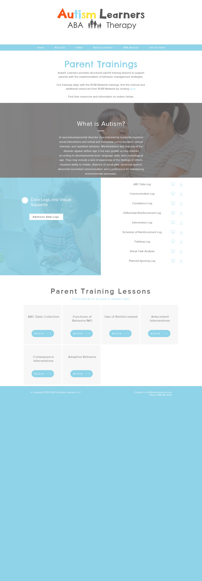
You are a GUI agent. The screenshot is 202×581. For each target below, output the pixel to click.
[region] (43, 324)
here (133, 88)
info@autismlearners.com (159, 392)
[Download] (173, 184)
